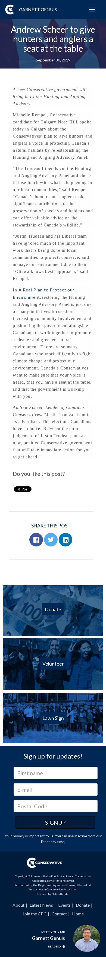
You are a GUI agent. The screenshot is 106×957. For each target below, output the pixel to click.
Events (64, 905)
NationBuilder (60, 894)
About (18, 905)
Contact (59, 913)
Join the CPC (34, 913)
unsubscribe (77, 836)
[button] (36, 539)
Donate (83, 905)
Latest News (41, 905)
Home (78, 913)
